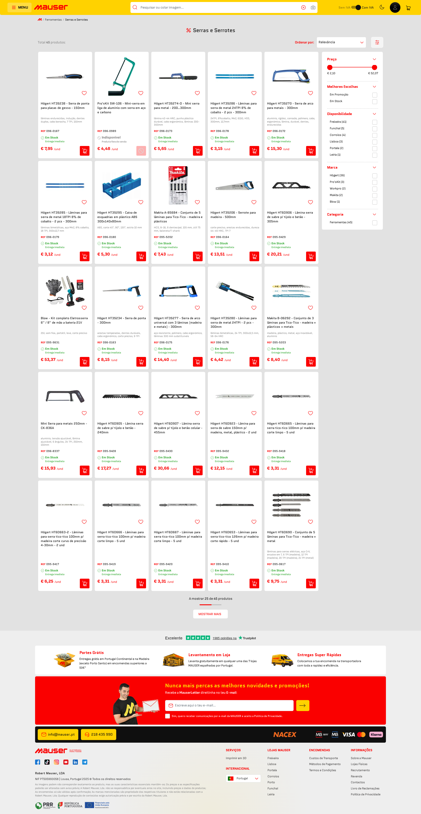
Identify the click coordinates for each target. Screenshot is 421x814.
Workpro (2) (338, 189)
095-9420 (166, 564)
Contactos (358, 782)
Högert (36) (337, 175)
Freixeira (273, 758)
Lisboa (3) (336, 142)
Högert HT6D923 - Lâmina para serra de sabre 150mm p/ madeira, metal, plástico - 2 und (233, 427)
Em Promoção (339, 95)
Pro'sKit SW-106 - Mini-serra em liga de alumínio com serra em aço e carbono (121, 107)
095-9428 (109, 451)
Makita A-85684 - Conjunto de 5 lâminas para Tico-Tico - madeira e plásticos (178, 217)
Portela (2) (336, 148)
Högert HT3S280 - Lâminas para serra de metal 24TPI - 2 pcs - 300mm (233, 322)
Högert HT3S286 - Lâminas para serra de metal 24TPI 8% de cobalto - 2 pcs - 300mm (233, 107)
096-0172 (279, 131)
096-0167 (52, 131)
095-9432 (222, 451)
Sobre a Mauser (361, 758)
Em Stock (336, 101)
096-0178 (222, 131)
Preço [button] (332, 59)
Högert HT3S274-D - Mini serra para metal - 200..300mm (176, 105)
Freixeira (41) (338, 122)
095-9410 (222, 564)
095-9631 (52, 342)
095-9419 (109, 564)
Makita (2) (336, 195)
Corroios (273, 776)
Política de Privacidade (365, 794)
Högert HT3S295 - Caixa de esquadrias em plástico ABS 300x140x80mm (117, 217)
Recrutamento (360, 770)
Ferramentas (53, 20)
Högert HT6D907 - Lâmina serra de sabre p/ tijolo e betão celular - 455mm (178, 427)
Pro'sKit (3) (337, 182)
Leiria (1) (335, 155)
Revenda (356, 776)
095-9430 (166, 451)
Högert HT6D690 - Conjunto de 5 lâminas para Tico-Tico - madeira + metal (291, 536)
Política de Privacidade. (268, 716)
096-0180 (109, 237)
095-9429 (279, 237)
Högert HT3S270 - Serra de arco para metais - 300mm (290, 105)
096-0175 (165, 342)
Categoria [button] (335, 214)
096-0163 (109, 342)
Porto (271, 782)
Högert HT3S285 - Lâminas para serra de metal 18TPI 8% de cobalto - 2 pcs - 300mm (64, 217)
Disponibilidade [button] (339, 113)
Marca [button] (332, 167)
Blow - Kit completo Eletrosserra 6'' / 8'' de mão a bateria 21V (64, 320)
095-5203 (279, 342)
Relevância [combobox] (327, 42)
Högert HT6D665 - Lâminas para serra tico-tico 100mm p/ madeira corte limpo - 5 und (291, 427)
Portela (272, 770)
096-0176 (222, 342)
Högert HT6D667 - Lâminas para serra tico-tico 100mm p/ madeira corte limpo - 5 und (178, 536)
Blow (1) (335, 202)
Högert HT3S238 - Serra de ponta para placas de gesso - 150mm (65, 105)
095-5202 (166, 237)
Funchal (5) (337, 128)
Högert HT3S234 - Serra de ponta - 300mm (121, 320)
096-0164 (222, 237)
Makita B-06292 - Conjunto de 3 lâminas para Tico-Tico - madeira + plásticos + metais (291, 322)
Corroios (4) (338, 135)
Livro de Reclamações (365, 788)
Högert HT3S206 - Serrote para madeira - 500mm (233, 215)
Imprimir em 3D (236, 758)
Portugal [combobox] (242, 778)
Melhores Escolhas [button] (342, 86)
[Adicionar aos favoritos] (84, 93)
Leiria (271, 794)
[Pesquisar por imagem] (313, 7)
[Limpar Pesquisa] (305, 7)
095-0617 (279, 564)
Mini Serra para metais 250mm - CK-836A (64, 425)
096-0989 (109, 131)
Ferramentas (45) (341, 222)
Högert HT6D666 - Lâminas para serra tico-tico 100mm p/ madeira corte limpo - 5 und (121, 536)
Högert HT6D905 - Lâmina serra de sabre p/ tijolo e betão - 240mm (120, 427)
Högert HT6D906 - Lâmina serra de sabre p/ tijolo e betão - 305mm (290, 217)
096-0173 (165, 131)
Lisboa (272, 764)
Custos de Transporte (323, 758)
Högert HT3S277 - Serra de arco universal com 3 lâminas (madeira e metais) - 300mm (178, 322)
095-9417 (52, 564)
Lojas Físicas (359, 764)
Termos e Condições (322, 770)
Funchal (273, 788)
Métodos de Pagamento (325, 764)
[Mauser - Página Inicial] (51, 8)
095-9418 (279, 451)
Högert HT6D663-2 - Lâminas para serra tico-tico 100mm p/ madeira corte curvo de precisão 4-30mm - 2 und (63, 538)
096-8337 (52, 451)
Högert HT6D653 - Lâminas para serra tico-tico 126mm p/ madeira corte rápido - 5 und (234, 536)
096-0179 (52, 237)
